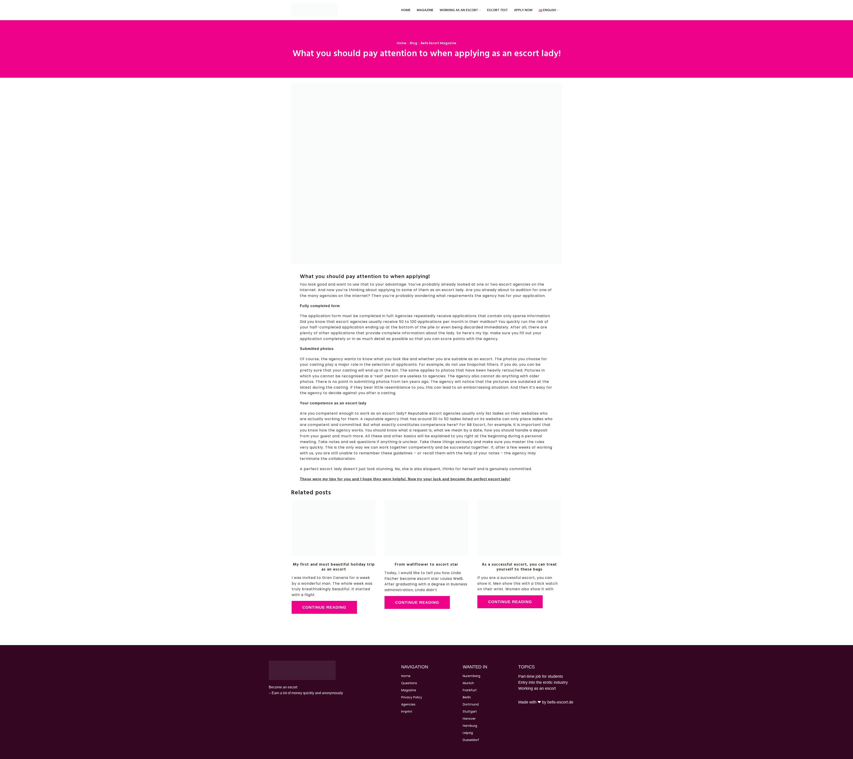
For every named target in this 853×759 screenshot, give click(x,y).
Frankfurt (470, 690)
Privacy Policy (411, 697)
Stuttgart (470, 711)
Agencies (408, 704)
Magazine (425, 9)
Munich (468, 683)
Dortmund (471, 704)
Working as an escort (459, 9)
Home (406, 9)
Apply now (523, 9)
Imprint (406, 711)
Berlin (467, 697)
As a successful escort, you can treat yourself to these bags (519, 566)
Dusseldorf (471, 740)
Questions (409, 683)
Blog (413, 43)
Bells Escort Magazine (438, 43)
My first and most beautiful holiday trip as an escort (334, 566)
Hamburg (470, 725)
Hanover (469, 718)
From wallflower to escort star (426, 564)
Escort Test (497, 9)
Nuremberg (471, 676)
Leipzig (468, 733)
